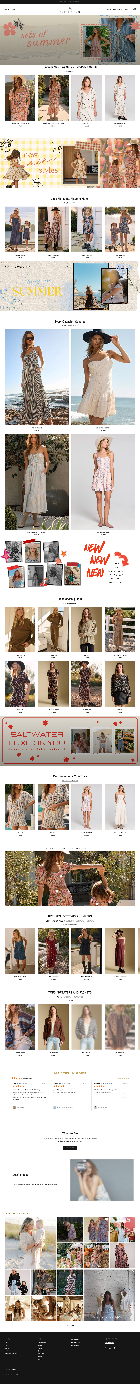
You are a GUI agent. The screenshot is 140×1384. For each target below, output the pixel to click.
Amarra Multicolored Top (20, 124)
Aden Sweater (20, 1053)
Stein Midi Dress (37, 428)
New (6, 9)
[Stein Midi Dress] (37, 377)
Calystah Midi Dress (120, 655)
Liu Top (86, 655)
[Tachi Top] (20, 684)
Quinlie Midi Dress (53, 710)
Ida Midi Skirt (87, 710)
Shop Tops (70, 1000)
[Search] (130, 9)
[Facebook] (107, 1348)
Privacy (40, 1345)
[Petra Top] (120, 684)
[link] (29, 1107)
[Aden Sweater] (20, 1027)
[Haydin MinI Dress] (20, 951)
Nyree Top (20, 833)
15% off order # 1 (109, 1343)
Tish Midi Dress (53, 977)
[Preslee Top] (86, 98)
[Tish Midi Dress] (53, 951)
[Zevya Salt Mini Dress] (103, 377)
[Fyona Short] (53, 807)
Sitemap (40, 1356)
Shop (13, 9)
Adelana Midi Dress (120, 977)
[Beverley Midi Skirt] (120, 98)
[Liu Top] (86, 629)
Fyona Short (53, 833)
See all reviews (123, 1078)
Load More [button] (70, 1326)
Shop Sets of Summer (70, 71)
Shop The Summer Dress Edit (70, 326)
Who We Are (8, 1339)
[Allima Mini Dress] (53, 229)
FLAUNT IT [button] (129, 1213)
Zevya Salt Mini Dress (103, 428)
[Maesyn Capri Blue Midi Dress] (37, 482)
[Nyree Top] (20, 807)
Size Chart (7, 1351)
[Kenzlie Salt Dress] (120, 807)
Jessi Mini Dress (20, 255)
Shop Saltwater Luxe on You (70, 780)
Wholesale (41, 1354)
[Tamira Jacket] (120, 1027)
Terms (39, 1359)
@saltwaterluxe (20, 1184)
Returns (40, 1348)
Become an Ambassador (11, 1354)
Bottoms (70, 921)
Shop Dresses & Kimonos (70, 924)
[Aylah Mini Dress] (120, 229)
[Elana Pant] (53, 629)
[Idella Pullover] (20, 629)
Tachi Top (20, 710)
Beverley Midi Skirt (120, 124)
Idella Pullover (20, 655)
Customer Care (42, 1343)
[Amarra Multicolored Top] (20, 98)
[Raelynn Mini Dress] (103, 482)
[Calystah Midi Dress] (120, 629)
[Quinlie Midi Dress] (53, 684)
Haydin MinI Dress (20, 977)
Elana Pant (53, 655)
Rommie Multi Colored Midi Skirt (53, 124)
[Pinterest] (116, 1348)
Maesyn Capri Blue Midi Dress (36, 532)
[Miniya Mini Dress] (86, 951)
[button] (16, 1096)
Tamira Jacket (120, 1053)
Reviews (7, 1348)
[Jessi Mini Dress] (20, 229)
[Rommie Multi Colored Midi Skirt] (53, 98)
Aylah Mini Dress (120, 255)
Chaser (7, 1345)
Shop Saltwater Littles (70, 203)
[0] (133, 9)
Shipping (40, 1351)
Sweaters (78, 997)
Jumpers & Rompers (85, 921)
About (6, 1343)
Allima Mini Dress (53, 255)
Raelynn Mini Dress (103, 532)
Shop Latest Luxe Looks (70, 603)
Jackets (67, 997)
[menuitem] (7, 9)
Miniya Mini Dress (86, 977)
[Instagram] (111, 1348)
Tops (59, 997)
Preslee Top (87, 124)
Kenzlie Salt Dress (120, 833)
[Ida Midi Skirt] (86, 684)
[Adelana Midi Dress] (120, 951)
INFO (39, 1339)
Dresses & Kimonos (54, 921)
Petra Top (120, 710)
